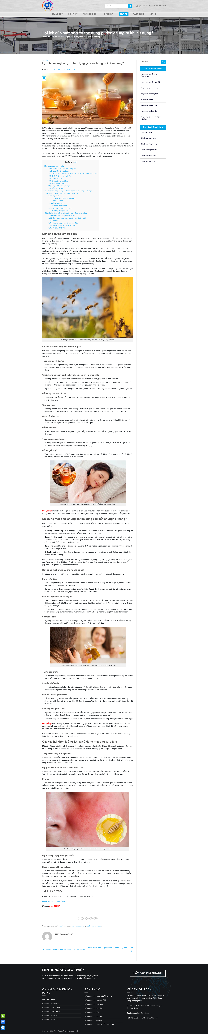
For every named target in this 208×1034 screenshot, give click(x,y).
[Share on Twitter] (84, 918)
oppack (99, 926)
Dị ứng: (53, 220)
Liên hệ (153, 14)
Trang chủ (57, 14)
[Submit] (130, 6)
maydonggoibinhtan (78, 926)
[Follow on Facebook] (134, 6)
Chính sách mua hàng (148, 138)
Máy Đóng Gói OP (69, 69)
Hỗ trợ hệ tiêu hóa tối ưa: (59, 176)
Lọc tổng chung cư (86, 1031)
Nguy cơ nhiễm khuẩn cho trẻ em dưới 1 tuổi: (67, 218)
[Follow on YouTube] (140, 6)
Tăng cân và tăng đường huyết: (62, 216)
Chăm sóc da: (55, 178)
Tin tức (123, 14)
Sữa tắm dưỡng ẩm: (57, 206)
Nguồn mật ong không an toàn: (62, 225)
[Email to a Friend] (88, 918)
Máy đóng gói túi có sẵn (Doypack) (149, 75)
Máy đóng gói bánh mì (149, 105)
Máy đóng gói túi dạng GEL (150, 82)
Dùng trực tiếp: (55, 196)
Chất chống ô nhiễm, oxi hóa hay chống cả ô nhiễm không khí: (73, 173)
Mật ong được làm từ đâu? (54, 166)
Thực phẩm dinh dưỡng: (58, 171)
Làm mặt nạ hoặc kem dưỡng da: (62, 198)
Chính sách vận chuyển (149, 150)
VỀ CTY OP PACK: (57, 228)
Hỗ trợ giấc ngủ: (56, 188)
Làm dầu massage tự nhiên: (60, 208)
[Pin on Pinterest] (91, 918)
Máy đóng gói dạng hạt (149, 94)
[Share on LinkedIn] (96, 918)
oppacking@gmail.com (54, 901)
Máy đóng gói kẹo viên (149, 111)
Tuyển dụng (138, 14)
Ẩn (75, 162)
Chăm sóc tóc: (55, 201)
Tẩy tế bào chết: (56, 203)
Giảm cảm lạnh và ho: (58, 181)
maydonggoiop (91, 926)
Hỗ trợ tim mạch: (56, 183)
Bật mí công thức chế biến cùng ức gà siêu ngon (65, 949)
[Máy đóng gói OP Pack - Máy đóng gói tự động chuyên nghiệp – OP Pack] (47, 6)
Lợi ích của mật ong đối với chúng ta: (61, 169)
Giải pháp (108, 14)
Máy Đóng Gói (90, 14)
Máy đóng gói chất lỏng (149, 88)
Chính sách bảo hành (148, 156)
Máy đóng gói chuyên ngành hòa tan (151, 118)
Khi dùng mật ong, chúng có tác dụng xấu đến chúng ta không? (67, 191)
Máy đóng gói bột (147, 99)
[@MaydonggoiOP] (3, 1027)
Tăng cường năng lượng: (59, 186)
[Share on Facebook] (80, 918)
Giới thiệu (73, 14)
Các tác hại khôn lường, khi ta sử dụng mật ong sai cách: (65, 213)
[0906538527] (3, 1016)
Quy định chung (146, 132)
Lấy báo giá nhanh (147, 973)
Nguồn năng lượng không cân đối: (63, 223)
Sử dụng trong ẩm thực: (59, 211)
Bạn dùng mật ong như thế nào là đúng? (62, 193)
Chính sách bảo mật (148, 161)
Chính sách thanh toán (149, 144)
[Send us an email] (137, 6)
